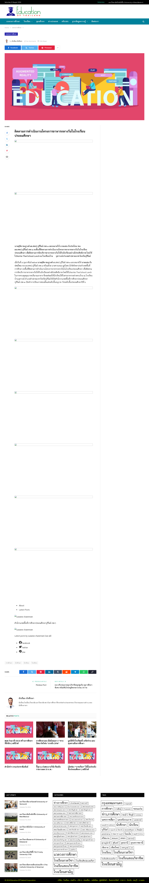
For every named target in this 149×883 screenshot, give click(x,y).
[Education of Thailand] (23, 11)
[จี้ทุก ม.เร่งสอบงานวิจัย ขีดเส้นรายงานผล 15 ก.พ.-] (50, 756)
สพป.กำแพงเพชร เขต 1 (73, 807)
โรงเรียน (27, 21)
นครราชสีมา (108, 819)
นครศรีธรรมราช (124, 819)
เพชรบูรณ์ (125, 847)
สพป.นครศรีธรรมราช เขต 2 (76, 816)
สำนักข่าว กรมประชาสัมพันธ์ (16, 767)
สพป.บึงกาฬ (89, 819)
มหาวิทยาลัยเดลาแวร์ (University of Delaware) (33, 840)
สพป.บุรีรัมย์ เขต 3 (84, 823)
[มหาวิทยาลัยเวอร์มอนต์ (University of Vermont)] (11, 804)
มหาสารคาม (106, 834)
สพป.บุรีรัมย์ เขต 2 (71, 823)
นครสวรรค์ (137, 820)
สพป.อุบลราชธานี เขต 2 (60, 846)
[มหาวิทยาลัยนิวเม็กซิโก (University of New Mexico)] (11, 817)
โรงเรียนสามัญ (63, 872)
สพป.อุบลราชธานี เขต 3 (76, 846)
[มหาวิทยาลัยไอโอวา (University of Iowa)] (11, 829)
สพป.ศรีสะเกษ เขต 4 (73, 833)
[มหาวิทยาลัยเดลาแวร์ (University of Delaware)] (11, 842)
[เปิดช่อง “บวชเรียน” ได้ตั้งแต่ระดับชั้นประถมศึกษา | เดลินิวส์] (82, 756)
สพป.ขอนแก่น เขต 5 (60, 810)
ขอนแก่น (137, 808)
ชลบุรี (124, 815)
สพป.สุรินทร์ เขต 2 (73, 836)
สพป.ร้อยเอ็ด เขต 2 (60, 830)
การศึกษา (107, 808)
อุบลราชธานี (137, 842)
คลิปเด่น (65, 21)
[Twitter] (7, 139)
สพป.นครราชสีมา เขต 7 (60, 816)
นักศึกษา (18, 663)
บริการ (79, 880)
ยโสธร (114, 834)
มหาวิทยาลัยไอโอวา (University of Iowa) (32, 828)
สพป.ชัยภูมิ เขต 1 (73, 810)
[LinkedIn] (7, 144)
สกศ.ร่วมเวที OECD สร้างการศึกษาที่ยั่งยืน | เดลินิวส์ (19, 742)
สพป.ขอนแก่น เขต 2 (88, 807)
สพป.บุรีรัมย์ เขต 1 (59, 823)
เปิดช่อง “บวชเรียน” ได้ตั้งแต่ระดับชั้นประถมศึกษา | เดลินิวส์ (82, 768)
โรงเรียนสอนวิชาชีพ (66, 866)
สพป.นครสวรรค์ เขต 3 (77, 819)
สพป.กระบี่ (84, 803)
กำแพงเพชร (127, 809)
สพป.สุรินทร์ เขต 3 (85, 836)
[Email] (7, 156)
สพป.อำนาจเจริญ (75, 840)
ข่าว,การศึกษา (111, 814)
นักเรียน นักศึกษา (17, 41)
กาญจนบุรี (128, 804)
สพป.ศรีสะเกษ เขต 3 (59, 833)
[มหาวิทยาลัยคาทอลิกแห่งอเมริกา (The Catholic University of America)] (11, 867)
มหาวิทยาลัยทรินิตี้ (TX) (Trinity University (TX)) (31, 853)
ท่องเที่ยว (87, 880)
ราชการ (122, 880)
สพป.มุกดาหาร (74, 826)
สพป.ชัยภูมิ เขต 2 (86, 810)
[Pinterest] (7, 150)
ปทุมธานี (112, 830)
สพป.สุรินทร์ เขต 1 (59, 836)
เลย (132, 848)
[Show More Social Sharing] (57, 48)
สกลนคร (115, 838)
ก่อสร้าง (73, 880)
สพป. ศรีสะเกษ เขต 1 (88, 830)
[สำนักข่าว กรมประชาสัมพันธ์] (19, 756)
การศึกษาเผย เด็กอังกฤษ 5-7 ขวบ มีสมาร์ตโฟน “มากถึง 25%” (49, 742)
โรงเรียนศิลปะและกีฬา (85, 860)
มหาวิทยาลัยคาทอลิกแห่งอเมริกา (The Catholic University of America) (33, 866)
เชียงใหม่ (115, 847)
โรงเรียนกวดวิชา (63, 860)
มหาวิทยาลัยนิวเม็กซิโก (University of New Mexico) (126, 2)
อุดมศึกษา (40, 21)
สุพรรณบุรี (131, 838)
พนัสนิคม (94, 880)
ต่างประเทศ (53, 21)
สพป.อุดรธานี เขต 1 (88, 840)
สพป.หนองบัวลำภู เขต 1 (61, 840)
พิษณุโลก (140, 830)
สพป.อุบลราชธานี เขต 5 (61, 849)
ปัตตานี (120, 830)
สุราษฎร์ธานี (106, 843)
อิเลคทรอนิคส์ (114, 880)
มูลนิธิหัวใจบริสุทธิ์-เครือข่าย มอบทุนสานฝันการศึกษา (81, 742)
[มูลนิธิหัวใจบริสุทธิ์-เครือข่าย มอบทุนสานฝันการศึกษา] (82, 730)
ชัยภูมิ (131, 814)
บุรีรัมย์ (105, 829)
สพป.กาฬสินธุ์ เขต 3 (59, 806)
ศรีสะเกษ (105, 838)
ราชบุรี (120, 834)
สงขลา (123, 838)
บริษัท (60, 880)
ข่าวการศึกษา (61, 802)
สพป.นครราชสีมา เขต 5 (75, 813)
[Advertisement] (101, 11)
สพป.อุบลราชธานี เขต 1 (74, 843)
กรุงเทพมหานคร (112, 803)
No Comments (31, 41)
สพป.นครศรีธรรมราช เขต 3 (61, 819)
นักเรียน (26, 663)
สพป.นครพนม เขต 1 (60, 813)
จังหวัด (129, 880)
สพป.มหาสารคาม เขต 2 (60, 826)
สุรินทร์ (115, 842)
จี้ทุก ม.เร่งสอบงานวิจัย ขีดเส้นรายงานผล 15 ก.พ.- (48, 768)
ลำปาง (141, 834)
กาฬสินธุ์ (118, 809)
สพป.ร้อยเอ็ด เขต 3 (74, 830)
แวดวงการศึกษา (13, 21)
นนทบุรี (104, 825)
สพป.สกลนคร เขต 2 (87, 833)
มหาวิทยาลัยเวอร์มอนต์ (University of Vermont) (33, 803)
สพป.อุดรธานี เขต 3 (59, 843)
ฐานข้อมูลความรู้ (79, 21)
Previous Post (41, 685)
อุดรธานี (124, 842)
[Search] (143, 21)
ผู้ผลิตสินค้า (103, 880)
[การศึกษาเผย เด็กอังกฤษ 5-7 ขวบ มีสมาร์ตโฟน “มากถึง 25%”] (50, 730)
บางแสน (141, 880)
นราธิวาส (110, 825)
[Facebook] (7, 133)
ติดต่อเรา (95, 21)
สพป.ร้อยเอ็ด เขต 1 (86, 826)
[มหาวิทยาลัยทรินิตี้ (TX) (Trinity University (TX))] (11, 855)
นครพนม (138, 815)
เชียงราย (105, 847)
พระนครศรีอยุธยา (129, 830)
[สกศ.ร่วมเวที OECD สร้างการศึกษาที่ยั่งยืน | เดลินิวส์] (19, 730)
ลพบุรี (135, 834)
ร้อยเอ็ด (128, 833)
